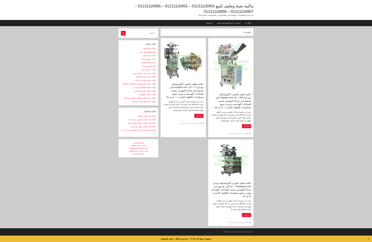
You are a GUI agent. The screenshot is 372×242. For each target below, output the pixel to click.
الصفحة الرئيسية (138, 143)
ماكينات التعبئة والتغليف (138, 145)
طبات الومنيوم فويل (149, 66)
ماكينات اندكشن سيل (148, 70)
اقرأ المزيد (246, 126)
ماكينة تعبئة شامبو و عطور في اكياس (143, 127)
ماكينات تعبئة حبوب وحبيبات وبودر (238, 133)
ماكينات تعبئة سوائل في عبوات (145, 80)
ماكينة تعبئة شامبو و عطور (147, 116)
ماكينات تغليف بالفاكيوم (148, 94)
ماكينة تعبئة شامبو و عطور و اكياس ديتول (142, 123)
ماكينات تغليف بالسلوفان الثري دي (144, 87)
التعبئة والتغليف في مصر (147, 52)
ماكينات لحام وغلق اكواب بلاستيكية (144, 101)
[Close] (368, 239)
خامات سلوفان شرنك (148, 59)
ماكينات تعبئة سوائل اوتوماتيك (146, 77)
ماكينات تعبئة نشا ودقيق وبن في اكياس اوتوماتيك (139, 84)
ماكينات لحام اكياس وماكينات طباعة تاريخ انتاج (140, 98)
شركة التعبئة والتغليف (148, 63)
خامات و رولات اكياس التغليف (138, 151)
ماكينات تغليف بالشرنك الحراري (145, 91)
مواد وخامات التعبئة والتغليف (138, 148)
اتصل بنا (248, 23)
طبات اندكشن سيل (138, 153)
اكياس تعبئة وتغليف (149, 48)
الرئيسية (209, 23)
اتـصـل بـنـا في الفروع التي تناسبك (228, 23)
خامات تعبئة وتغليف (149, 55)
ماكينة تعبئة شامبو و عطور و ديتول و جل (142, 119)
